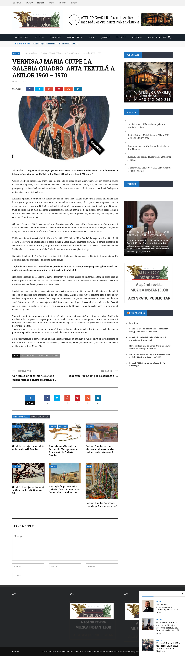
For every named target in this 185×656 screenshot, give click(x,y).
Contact (62, 3)
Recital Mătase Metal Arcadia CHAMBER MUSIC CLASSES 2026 (61, 43)
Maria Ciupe (43, 355)
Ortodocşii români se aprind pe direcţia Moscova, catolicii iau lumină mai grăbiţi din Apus (168, 627)
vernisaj (55, 355)
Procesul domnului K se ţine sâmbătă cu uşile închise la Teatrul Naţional (168, 647)
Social (92, 37)
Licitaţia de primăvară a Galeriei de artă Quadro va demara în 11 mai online (64, 489)
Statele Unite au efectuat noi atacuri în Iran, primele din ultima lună (148, 330)
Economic (55, 37)
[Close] (182, 594)
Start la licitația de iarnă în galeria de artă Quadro (28, 448)
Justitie (106, 37)
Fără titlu (133, 323)
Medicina (137, 37)
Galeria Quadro (28, 355)
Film (129, 227)
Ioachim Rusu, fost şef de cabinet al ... (93, 376)
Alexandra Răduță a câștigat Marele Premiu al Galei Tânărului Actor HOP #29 (150, 356)
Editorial (17, 3)
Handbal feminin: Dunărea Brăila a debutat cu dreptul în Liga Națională (150, 347)
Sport (51, 3)
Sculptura (63, 426)
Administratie (74, 37)
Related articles (21, 417)
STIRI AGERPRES (137, 312)
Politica (39, 37)
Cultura (29, 3)
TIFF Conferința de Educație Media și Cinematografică (148, 233)
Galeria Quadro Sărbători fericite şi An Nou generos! (101, 504)
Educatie (121, 37)
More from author (39, 417)
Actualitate (21, 37)
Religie (159, 601)
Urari (89, 466)
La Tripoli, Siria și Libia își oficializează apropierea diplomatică (147, 338)
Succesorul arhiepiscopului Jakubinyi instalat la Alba (167, 608)
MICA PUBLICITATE (157, 37)
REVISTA (74, 3)
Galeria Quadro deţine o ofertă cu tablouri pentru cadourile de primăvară (100, 449)
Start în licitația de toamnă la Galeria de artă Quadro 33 (28, 490)
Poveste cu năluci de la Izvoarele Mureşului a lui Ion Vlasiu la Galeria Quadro (63, 451)
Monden (40, 3)
